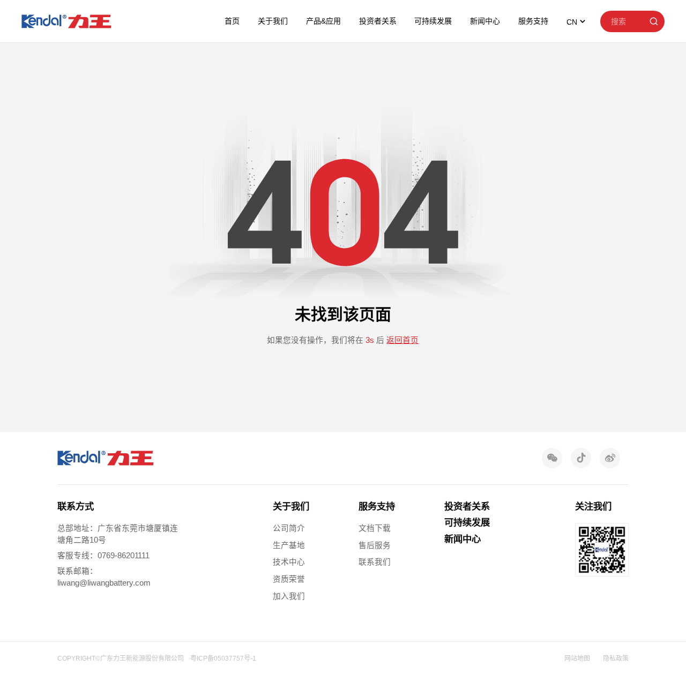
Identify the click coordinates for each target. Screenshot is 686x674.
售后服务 (375, 545)
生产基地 (289, 545)
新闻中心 (485, 21)
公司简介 (289, 528)
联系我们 (375, 562)
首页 (232, 21)
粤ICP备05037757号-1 (223, 658)
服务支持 (533, 21)
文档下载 (375, 528)
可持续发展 (433, 21)
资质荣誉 (289, 579)
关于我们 (273, 21)
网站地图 (577, 658)
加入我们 (289, 596)
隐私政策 (616, 658)
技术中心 (289, 562)
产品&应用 (323, 21)
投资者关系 (378, 21)
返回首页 (402, 340)
